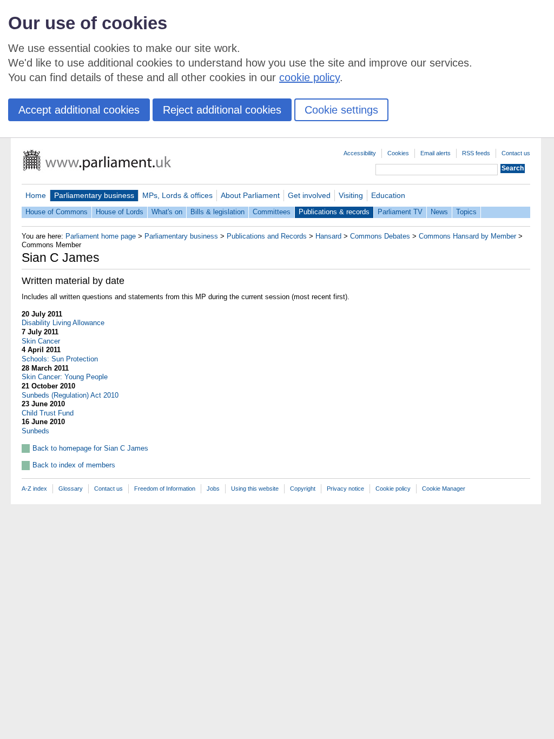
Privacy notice (345, 488)
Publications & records (334, 212)
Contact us (516, 153)
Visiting (351, 195)
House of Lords (119, 212)
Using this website (255, 488)
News (439, 212)
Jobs (213, 488)
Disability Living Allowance (63, 323)
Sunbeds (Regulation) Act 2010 (70, 395)
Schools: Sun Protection (60, 359)
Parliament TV (400, 212)
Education (388, 195)
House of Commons (56, 212)
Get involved (309, 195)
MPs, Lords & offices (177, 195)
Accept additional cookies (79, 110)
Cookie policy (393, 488)
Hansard (328, 236)
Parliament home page (100, 236)
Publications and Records (267, 236)
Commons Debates (380, 236)
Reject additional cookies (222, 110)
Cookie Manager (443, 488)
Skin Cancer (41, 341)
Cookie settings (341, 110)
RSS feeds (476, 153)
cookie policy (309, 77)
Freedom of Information (164, 488)
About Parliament (250, 195)
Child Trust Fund (48, 413)
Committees (272, 212)
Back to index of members (73, 465)
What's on (166, 212)
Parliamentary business (94, 195)
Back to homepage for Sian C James (90, 448)
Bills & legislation (217, 212)
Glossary (70, 488)
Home (35, 195)
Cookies (398, 153)
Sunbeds (35, 431)
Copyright (302, 488)
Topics (466, 212)
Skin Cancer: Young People (65, 377)
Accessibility (360, 153)
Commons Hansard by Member (467, 236)
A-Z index (34, 488)
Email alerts (435, 153)
